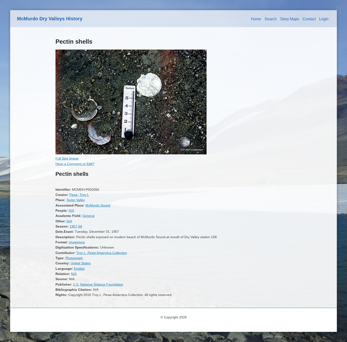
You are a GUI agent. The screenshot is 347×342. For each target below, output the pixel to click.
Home (256, 19)
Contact (309, 19)
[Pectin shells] (131, 153)
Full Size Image (67, 158)
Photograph (74, 258)
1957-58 (76, 226)
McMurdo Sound (97, 205)
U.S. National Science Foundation (98, 284)
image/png (77, 242)
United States (81, 263)
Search (271, 19)
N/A (71, 210)
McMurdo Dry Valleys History (49, 18)
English (79, 268)
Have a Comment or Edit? (74, 164)
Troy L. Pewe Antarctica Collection (101, 253)
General (88, 216)
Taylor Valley (75, 200)
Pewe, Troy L (79, 195)
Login (324, 19)
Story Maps (289, 19)
